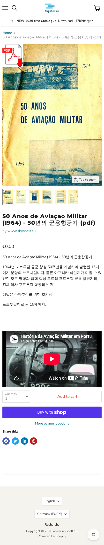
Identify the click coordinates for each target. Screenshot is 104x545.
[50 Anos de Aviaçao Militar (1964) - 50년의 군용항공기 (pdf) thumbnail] (8, 197)
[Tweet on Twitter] (15, 441)
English (50, 501)
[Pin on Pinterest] (33, 441)
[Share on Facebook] (6, 441)
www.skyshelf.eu (21, 231)
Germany (49, 514)
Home (7, 33)
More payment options (52, 424)
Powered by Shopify (52, 536)
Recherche (52, 524)
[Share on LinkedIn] (24, 441)
